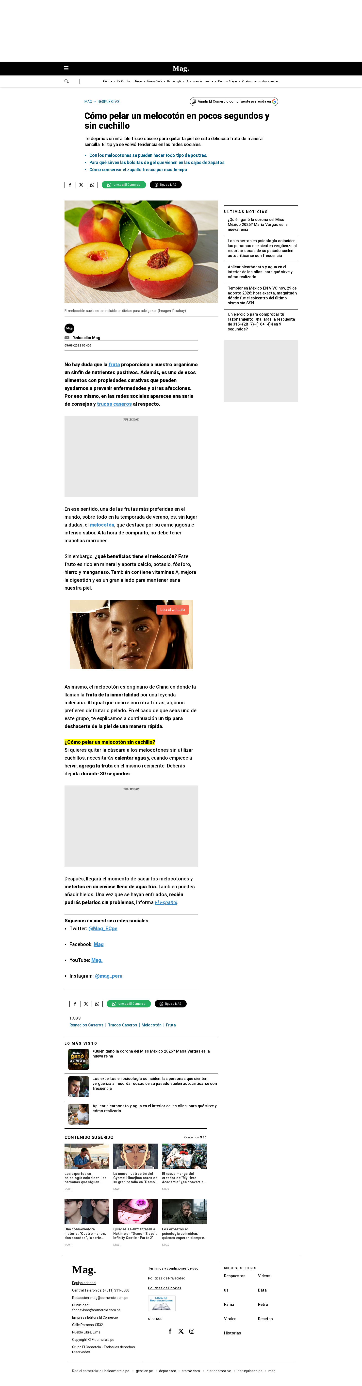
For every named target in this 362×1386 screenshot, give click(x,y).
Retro (263, 1304)
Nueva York (154, 81)
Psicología (174, 81)
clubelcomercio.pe (114, 1371)
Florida (107, 81)
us (226, 1290)
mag (272, 1371)
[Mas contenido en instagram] (191, 1331)
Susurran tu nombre (199, 81)
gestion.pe (144, 1371)
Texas (138, 81)
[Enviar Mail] (68, 338)
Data (262, 1290)
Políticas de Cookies (164, 1288)
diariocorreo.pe (219, 1371)
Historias (232, 1333)
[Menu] (68, 69)
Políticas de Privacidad (166, 1278)
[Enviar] (66, 81)
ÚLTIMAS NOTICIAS (246, 212)
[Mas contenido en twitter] (181, 1331)
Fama (229, 1304)
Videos (264, 1276)
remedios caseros (86, 1025)
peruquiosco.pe (250, 1371)
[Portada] (84, 1278)
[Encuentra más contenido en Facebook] (70, 185)
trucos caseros (122, 1025)
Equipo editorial (84, 1283)
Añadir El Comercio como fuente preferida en (234, 101)
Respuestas (235, 1276)
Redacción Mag (86, 337)
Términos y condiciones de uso (173, 1268)
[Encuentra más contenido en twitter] (81, 185)
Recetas (265, 1318)
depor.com (167, 1371)
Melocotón (152, 1025)
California (123, 81)
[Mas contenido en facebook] (170, 1331)
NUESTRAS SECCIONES (240, 1268)
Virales (230, 1318)
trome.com (191, 1371)
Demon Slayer (227, 81)
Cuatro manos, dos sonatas (260, 81)
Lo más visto (81, 1043)
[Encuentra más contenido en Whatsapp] (92, 185)
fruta (171, 1025)
